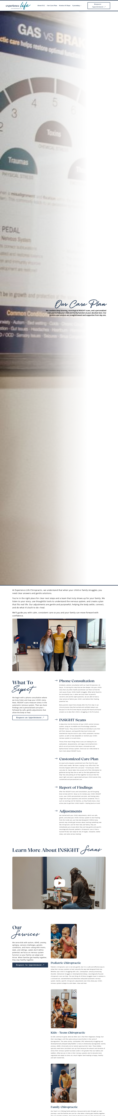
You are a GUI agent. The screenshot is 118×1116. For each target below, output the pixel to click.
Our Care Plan (52, 6)
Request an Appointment (29, 717)
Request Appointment (98, 5)
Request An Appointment (29, 965)
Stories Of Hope (64, 6)
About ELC (41, 6)
